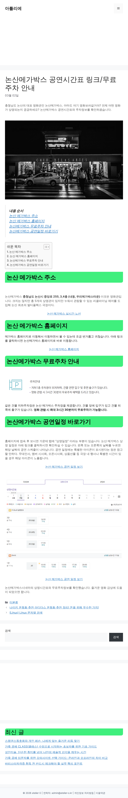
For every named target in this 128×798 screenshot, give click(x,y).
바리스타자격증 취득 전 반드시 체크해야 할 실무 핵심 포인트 (43, 763)
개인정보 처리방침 (84, 792)
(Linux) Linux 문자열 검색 (26, 612)
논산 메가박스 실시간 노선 (64, 313)
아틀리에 (13, 8)
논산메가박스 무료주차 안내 (30, 226)
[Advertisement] (64, 41)
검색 (8, 630)
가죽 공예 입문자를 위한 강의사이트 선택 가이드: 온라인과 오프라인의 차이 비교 (56, 758)
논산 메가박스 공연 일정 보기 (64, 466)
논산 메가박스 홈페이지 (26, 221)
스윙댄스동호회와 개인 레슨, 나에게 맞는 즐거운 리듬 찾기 (42, 741)
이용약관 (100, 792)
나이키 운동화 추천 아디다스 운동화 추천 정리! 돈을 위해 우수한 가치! (54, 607)
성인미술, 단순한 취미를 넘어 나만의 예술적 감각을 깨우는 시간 (45, 752)
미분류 (14, 602)
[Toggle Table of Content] (45, 247)
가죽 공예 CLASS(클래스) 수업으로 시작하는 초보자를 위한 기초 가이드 (51, 746)
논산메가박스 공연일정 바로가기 (33, 231)
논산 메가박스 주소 (23, 216)
